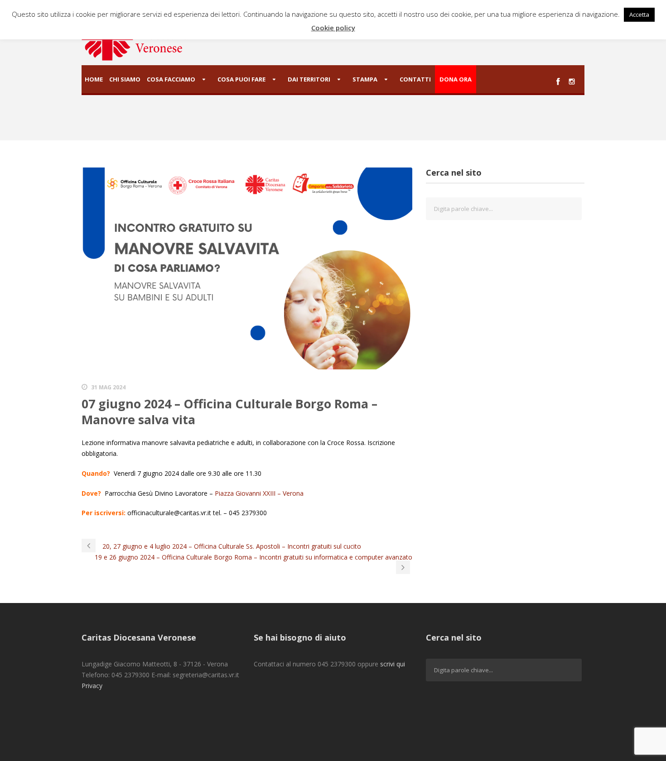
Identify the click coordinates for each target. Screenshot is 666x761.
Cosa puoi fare (241, 79)
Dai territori (309, 79)
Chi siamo (124, 79)
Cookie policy (333, 27)
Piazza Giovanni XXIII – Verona (259, 493)
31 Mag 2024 (108, 387)
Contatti (415, 79)
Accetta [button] (639, 14)
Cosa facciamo (171, 79)
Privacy (92, 685)
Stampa (364, 79)
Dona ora (455, 79)
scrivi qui (392, 664)
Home (94, 79)
